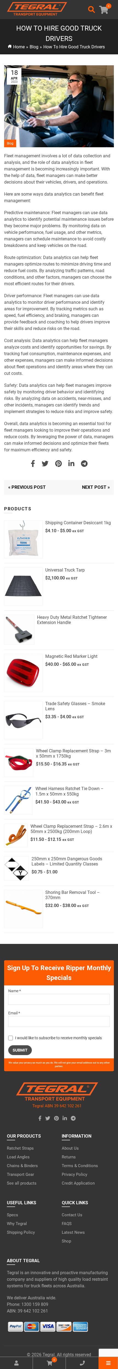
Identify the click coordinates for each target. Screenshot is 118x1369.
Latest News (73, 1232)
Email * (14, 1013)
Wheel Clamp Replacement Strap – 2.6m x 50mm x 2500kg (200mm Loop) (71, 829)
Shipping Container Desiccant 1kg (78, 522)
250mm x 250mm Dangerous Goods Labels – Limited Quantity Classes (67, 861)
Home (19, 46)
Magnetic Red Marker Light (71, 656)
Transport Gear (20, 1174)
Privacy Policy (74, 1174)
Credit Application (78, 1183)
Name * (14, 991)
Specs (12, 1214)
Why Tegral (17, 1223)
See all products (21, 1183)
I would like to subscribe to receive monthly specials (58, 1038)
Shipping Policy (21, 1232)
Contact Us (72, 1214)
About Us (70, 1148)
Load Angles (18, 1157)
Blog (34, 46)
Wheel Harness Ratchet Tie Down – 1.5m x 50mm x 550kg (69, 791)
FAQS (67, 1223)
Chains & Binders (22, 1165)
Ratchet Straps (20, 1148)
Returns (69, 1157)
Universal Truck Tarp (65, 570)
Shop (66, 1241)
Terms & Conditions (80, 1165)
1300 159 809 (34, 1304)
